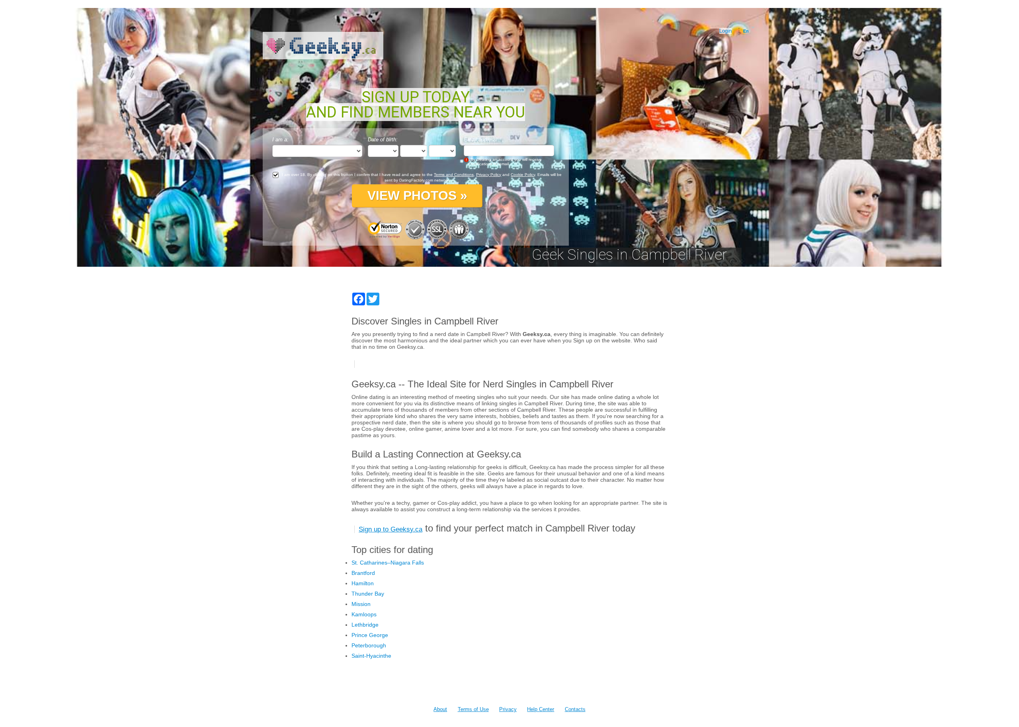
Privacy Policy (488, 174)
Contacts (575, 709)
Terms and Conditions (454, 174)
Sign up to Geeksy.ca (390, 529)
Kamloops (364, 614)
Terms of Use (473, 709)
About (440, 709)
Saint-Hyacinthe (371, 656)
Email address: (481, 140)
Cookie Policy (523, 174)
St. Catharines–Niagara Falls (387, 562)
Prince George (369, 635)
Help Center (540, 709)
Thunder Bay (367, 593)
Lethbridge (365, 624)
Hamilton (362, 583)
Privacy (508, 709)
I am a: (280, 140)
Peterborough (368, 645)
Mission (361, 604)
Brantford (363, 573)
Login (725, 31)
